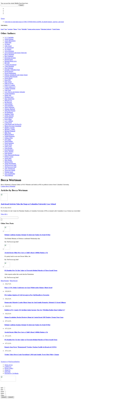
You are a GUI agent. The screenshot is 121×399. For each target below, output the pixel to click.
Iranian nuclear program (34, 29)
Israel (2, 29)
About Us (7, 370)
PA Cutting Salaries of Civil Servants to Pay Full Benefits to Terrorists (27, 295)
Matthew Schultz (10, 127)
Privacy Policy (9, 368)
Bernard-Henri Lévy (11, 61)
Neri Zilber (8, 139)
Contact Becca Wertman (8, 186)
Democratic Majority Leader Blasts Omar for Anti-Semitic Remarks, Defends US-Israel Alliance (35, 302)
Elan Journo (8, 81)
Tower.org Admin (10, 170)
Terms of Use (9, 365)
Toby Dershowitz (10, 168)
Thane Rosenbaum (10, 163)
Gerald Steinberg (10, 93)
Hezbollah (24, 29)
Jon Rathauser (9, 112)
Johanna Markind (10, 109)
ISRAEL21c (8, 100)
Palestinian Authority (46, 29)
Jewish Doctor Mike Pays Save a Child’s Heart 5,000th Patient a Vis (26, 252)
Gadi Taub (8, 90)
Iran (6, 29)
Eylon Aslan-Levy (10, 87)
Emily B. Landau (10, 85)
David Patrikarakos (10, 73)
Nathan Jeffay (9, 138)
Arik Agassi (8, 46)
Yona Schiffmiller (10, 174)
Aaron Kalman (9, 39)
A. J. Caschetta (9, 37)
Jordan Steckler (9, 116)
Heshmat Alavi (9, 97)
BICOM (7, 63)
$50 (2, 389)
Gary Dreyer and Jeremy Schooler (15, 92)
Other (2, 395)
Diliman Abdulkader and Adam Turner (16, 75)
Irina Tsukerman (9, 99)
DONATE (4, 397)
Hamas (15, 29)
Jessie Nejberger (9, 107)
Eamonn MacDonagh (11, 76)
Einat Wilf (8, 80)
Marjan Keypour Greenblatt (13, 126)
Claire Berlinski (9, 66)
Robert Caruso (9, 156)
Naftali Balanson (10, 136)
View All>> (4, 214)
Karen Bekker (9, 117)
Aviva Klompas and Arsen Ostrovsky (16, 52)
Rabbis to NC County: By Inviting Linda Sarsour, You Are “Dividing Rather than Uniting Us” (35, 310)
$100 (2, 391)
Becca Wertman (9, 54)
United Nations (56, 29)
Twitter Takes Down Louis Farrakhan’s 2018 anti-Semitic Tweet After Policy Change (32, 354)
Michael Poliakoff (10, 131)
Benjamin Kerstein (10, 58)
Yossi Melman (9, 175)
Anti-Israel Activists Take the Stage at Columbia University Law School (28, 204)
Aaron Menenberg (10, 41)
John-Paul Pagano (10, 110)
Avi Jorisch (8, 49)
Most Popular (5, 280)
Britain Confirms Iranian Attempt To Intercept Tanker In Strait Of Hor (27, 235)
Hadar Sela (8, 95)
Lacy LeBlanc (9, 121)
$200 (2, 393)
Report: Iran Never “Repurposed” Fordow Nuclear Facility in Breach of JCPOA (31, 347)
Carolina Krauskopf (10, 64)
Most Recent (13, 280)
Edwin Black (8, 78)
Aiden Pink (8, 42)
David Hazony (9, 71)
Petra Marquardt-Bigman (12, 155)
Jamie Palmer (8, 104)
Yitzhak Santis (9, 172)
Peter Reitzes (8, 153)
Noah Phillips (9, 141)
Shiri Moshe (8, 160)
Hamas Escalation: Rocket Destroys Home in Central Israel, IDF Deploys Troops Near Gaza (34, 317)
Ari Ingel (7, 44)
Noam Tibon (8, 145)
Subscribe (7, 371)
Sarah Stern (8, 158)
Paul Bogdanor (9, 150)
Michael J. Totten (10, 129)
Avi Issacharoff (9, 47)
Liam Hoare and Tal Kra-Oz (13, 124)
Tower (3, 18)
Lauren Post (8, 122)
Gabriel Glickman (10, 88)
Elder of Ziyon (9, 83)
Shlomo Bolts (9, 162)
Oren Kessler (8, 148)
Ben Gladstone (9, 56)
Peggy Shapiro (9, 151)
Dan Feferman (9, 68)
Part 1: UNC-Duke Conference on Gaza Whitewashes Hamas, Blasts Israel (28, 287)
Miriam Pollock (9, 134)
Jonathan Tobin (9, 114)
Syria (19, 29)
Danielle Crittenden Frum (12, 70)
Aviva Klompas (9, 51)
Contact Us (8, 366)
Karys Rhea (8, 119)
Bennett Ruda (9, 59)
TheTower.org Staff (10, 165)
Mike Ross (8, 133)
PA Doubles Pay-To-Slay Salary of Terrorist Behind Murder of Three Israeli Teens (31, 270)
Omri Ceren (8, 146)
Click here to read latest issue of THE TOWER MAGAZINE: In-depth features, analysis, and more (34, 22)
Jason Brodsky (9, 105)
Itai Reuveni (8, 102)
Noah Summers (9, 143)
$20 (2, 388)
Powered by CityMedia (11, 373)
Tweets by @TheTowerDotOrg (10, 361)
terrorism (10, 29)
